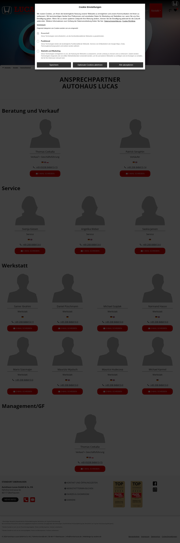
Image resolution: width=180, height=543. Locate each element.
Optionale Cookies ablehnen (90, 65)
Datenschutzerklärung (112, 21)
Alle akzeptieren (126, 65)
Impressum (41, 25)
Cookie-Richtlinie (128, 21)
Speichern (53, 65)
